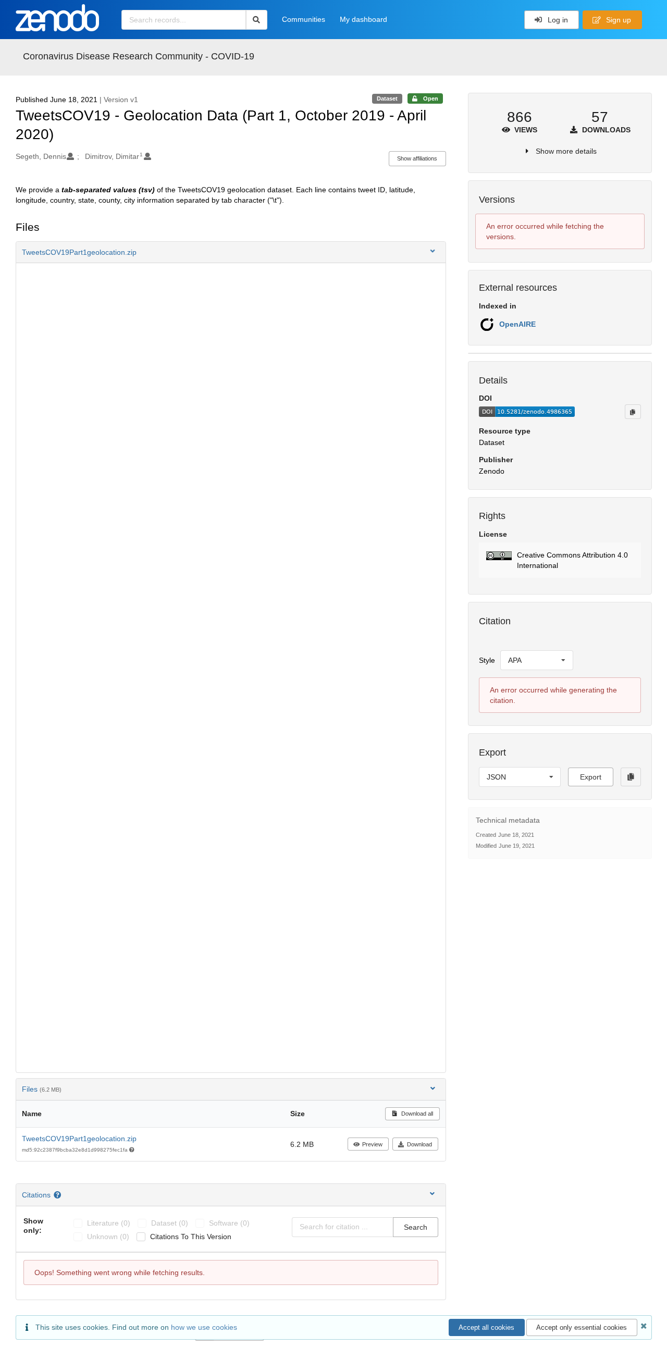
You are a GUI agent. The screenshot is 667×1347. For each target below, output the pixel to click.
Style (487, 660)
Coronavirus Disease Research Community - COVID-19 (138, 56)
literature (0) (108, 1223)
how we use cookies (204, 1327)
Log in (557, 20)
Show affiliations (417, 158)
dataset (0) (169, 1223)
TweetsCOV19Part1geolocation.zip (79, 1138)
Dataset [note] (387, 98)
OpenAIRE (517, 324)
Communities (303, 19)
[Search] (256, 20)
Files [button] (41, 1089)
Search (415, 1227)
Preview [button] (372, 1144)
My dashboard (363, 19)
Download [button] (419, 1144)
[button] (231, 252)
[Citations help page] (58, 1195)
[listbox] (536, 660)
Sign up (617, 20)
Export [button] (590, 777)
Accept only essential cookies (581, 1327)
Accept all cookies (486, 1327)
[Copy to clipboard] (632, 411)
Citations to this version (190, 1236)
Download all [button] (416, 1113)
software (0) (229, 1223)
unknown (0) (108, 1236)
